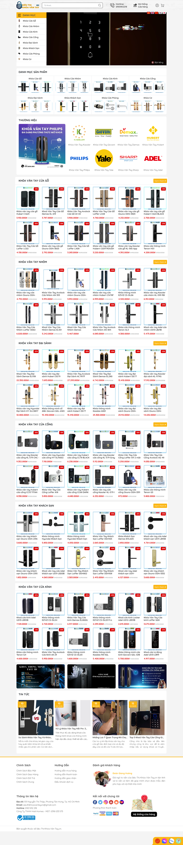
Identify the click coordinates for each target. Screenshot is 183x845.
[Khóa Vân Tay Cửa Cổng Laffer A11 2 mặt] (129, 441)
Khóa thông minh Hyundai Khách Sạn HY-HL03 (52, 537)
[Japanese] (164, 12)
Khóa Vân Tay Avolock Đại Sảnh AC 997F (78, 375)
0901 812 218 (31, 808)
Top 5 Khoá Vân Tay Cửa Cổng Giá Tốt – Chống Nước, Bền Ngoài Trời (147, 737)
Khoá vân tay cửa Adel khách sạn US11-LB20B (53, 572)
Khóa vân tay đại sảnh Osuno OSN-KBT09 (127, 410)
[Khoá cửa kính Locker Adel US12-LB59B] (129, 604)
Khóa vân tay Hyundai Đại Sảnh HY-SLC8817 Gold (27, 410)
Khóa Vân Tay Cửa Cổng (36, 424)
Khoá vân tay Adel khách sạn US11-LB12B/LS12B (127, 572)
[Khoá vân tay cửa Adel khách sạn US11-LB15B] (155, 523)
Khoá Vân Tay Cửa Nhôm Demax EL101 (52, 328)
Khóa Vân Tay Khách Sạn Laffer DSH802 (77, 572)
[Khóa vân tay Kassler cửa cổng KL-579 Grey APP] (104, 441)
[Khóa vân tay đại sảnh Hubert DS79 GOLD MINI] (53, 360)
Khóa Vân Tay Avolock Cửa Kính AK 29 (53, 653)
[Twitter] (100, 802)
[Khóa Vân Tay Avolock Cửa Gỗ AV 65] (78, 198)
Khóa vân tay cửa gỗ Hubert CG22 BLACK (154, 212)
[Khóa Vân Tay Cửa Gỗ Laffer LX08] (78, 232)
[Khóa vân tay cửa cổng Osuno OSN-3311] (129, 476)
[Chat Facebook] (164, 841)
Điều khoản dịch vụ (64, 781)
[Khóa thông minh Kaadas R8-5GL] (104, 639)
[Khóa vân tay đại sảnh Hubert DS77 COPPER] (78, 395)
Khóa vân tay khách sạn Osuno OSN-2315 (27, 572)
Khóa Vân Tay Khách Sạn (36, 505)
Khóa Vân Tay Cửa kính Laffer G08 (153, 618)
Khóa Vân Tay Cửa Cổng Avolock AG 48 (154, 456)
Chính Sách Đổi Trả (25, 778)
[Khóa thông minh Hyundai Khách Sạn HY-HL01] (78, 523)
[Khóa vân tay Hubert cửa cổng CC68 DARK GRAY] (78, 476)
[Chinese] (156, 12)
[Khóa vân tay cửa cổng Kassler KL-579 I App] (104, 476)
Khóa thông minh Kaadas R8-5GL (101, 653)
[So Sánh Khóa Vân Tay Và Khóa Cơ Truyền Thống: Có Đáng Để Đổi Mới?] (35, 717)
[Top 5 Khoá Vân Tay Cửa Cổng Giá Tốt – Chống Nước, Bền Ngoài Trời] (147, 717)
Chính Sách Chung (25, 781)
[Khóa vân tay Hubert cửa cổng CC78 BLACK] (78, 441)
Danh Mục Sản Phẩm (33, 72)
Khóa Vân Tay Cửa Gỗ (34, 180)
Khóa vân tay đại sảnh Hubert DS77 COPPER (76, 410)
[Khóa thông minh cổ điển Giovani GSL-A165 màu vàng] (53, 395)
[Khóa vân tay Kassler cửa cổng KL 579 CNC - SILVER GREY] (27, 441)
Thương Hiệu (28, 120)
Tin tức (24, 694)
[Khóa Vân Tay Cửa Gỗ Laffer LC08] (104, 198)
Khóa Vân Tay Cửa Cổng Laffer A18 (51, 491)
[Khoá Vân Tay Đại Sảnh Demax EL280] (104, 360)
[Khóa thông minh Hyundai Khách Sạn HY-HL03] (53, 523)
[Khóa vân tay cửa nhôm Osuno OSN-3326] (78, 279)
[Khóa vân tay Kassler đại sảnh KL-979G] (155, 360)
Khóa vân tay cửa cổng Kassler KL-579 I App (104, 491)
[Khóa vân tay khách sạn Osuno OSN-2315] (27, 557)
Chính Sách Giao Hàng (27, 774)
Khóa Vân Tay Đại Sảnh (35, 343)
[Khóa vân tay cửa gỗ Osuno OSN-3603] (53, 232)
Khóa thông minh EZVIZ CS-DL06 (127, 293)
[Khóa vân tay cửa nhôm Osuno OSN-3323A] (27, 279)
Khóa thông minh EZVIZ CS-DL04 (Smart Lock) (50, 619)
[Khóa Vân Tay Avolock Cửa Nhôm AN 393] (53, 279)
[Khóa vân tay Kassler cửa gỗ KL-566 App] (129, 232)
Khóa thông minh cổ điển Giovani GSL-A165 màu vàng (53, 410)
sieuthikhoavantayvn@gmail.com (39, 805)
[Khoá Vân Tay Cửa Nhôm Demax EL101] (53, 314)
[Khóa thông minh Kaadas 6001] (104, 395)
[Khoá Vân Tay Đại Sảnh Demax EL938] (27, 360)
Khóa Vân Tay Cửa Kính (35, 586)
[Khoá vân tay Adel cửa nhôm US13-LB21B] (155, 314)
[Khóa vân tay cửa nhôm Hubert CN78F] (104, 279)
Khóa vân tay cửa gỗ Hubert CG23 (27, 212)
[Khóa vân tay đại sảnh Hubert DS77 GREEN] (129, 360)
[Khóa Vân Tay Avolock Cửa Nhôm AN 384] (104, 314)
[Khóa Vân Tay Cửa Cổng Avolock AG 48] (155, 441)
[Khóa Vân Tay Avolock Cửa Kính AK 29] (53, 639)
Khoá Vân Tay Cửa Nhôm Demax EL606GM (76, 328)
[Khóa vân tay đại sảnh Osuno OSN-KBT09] (129, 395)
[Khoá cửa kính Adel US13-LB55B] (27, 604)
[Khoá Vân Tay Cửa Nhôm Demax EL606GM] (78, 314)
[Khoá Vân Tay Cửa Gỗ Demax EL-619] (53, 198)
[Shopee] (116, 802)
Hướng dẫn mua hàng (65, 770)
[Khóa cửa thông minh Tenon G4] (27, 639)
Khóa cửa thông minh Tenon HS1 (154, 247)
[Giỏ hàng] (163, 5)
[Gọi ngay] (157, 841)
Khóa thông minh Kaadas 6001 (101, 409)
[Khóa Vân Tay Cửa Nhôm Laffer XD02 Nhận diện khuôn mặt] (27, 314)
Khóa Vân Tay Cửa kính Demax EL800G (77, 618)
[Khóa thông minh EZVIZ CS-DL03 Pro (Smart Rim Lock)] (104, 604)
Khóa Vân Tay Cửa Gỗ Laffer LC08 (104, 212)
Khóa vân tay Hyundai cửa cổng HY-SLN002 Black (53, 456)
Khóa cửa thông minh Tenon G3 (154, 491)
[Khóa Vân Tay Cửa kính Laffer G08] (155, 604)
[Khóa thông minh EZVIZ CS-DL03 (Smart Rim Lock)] (78, 639)
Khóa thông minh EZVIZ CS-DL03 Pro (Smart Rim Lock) (102, 619)
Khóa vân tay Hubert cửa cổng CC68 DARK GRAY (78, 491)
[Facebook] (95, 802)
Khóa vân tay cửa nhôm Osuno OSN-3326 (76, 294)
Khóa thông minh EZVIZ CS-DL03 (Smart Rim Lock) (76, 653)
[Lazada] (122, 802)
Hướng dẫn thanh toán (66, 774)
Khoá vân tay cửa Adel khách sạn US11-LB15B (155, 537)
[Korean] (160, 12)
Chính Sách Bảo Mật (26, 770)
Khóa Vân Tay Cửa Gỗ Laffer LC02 (27, 247)
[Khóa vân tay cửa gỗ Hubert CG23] (27, 198)
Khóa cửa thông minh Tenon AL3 (129, 328)
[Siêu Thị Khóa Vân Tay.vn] (27, 5)
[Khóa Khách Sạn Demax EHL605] (129, 523)
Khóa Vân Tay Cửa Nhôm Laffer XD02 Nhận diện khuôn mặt (27, 328)
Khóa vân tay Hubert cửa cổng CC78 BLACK (78, 456)
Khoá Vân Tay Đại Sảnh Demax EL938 (26, 375)
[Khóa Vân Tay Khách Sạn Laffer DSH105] (104, 523)
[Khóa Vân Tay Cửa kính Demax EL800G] (78, 604)
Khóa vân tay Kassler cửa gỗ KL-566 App (129, 247)
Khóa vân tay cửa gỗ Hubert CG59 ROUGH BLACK (103, 247)
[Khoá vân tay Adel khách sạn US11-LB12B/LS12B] (129, 557)
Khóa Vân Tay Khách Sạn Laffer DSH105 (103, 537)
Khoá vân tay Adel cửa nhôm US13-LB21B (155, 328)
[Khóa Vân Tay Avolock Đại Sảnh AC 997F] (78, 360)
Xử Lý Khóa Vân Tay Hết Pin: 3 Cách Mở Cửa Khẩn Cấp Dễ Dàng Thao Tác (71, 728)
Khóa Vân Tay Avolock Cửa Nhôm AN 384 (104, 328)
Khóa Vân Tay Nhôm (33, 262)
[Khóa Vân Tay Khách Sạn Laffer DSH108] (104, 557)
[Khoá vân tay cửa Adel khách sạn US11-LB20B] (53, 557)
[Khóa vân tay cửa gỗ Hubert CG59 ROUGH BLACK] (104, 232)
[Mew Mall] (40, 676)
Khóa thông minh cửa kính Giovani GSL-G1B (129, 653)
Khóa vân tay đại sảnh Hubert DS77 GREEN (127, 375)
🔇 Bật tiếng (157, 62)
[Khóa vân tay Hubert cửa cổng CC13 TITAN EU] (27, 476)
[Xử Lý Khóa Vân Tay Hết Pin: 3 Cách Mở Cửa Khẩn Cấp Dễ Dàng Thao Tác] (72, 713)
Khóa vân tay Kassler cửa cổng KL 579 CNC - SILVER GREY (27, 456)
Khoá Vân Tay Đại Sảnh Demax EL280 (102, 375)
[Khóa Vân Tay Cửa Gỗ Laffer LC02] (27, 232)
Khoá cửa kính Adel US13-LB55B (26, 618)
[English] (152, 12)
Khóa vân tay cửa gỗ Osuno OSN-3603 (52, 247)
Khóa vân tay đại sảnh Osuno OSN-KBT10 (153, 410)
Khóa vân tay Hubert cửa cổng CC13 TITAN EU (27, 491)
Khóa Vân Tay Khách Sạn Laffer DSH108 (103, 572)
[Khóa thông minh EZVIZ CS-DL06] (129, 279)
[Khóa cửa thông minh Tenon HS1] (155, 232)
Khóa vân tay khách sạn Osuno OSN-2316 (27, 537)
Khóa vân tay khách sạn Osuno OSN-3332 (154, 572)
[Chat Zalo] (171, 841)
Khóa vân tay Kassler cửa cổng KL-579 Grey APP (104, 456)
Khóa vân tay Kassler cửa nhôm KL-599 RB (154, 293)
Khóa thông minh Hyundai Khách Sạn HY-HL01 (77, 537)
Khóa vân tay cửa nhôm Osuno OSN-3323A (25, 294)
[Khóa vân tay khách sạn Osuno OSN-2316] (27, 523)
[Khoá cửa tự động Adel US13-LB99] (155, 639)
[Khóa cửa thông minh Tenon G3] (155, 476)
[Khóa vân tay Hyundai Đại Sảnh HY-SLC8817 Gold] (27, 395)
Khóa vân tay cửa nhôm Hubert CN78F (103, 293)
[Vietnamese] (148, 12)
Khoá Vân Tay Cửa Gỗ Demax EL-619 (53, 212)
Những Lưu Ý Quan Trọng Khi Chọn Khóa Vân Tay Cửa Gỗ (110, 737)
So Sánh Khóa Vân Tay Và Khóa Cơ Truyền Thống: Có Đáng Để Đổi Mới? (35, 737)
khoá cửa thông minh (77, 736)
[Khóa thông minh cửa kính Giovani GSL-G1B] (129, 639)
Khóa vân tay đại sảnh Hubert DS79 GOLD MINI (51, 375)
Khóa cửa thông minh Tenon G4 (27, 653)
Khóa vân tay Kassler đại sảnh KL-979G (154, 375)
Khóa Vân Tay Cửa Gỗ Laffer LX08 (78, 247)
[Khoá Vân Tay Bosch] (42, 147)
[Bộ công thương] (25, 817)
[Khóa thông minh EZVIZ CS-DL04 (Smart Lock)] (53, 604)
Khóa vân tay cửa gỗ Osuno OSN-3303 (128, 212)
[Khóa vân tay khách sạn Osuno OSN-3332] (155, 557)
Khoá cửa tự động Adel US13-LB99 (153, 653)
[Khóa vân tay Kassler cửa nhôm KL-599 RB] (155, 279)
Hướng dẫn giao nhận (65, 778)
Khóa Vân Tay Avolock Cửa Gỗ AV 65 (78, 212)
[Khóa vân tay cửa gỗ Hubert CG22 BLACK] (155, 198)
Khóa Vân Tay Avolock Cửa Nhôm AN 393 (53, 293)
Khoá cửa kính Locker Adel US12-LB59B (129, 618)
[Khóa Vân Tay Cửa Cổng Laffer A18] (53, 476)
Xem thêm (159, 180)
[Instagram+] (106, 802)
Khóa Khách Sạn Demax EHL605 (126, 537)
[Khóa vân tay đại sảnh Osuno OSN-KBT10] (155, 395)
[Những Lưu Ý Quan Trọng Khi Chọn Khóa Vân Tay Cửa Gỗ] (110, 717)
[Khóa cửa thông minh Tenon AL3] (129, 314)
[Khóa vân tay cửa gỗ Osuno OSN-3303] (129, 198)
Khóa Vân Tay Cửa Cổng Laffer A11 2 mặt (129, 456)
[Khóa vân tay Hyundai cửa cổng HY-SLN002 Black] (53, 441)
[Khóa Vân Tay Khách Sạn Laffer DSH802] (78, 557)
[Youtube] (111, 802)
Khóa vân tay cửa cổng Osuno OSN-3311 (129, 491)
